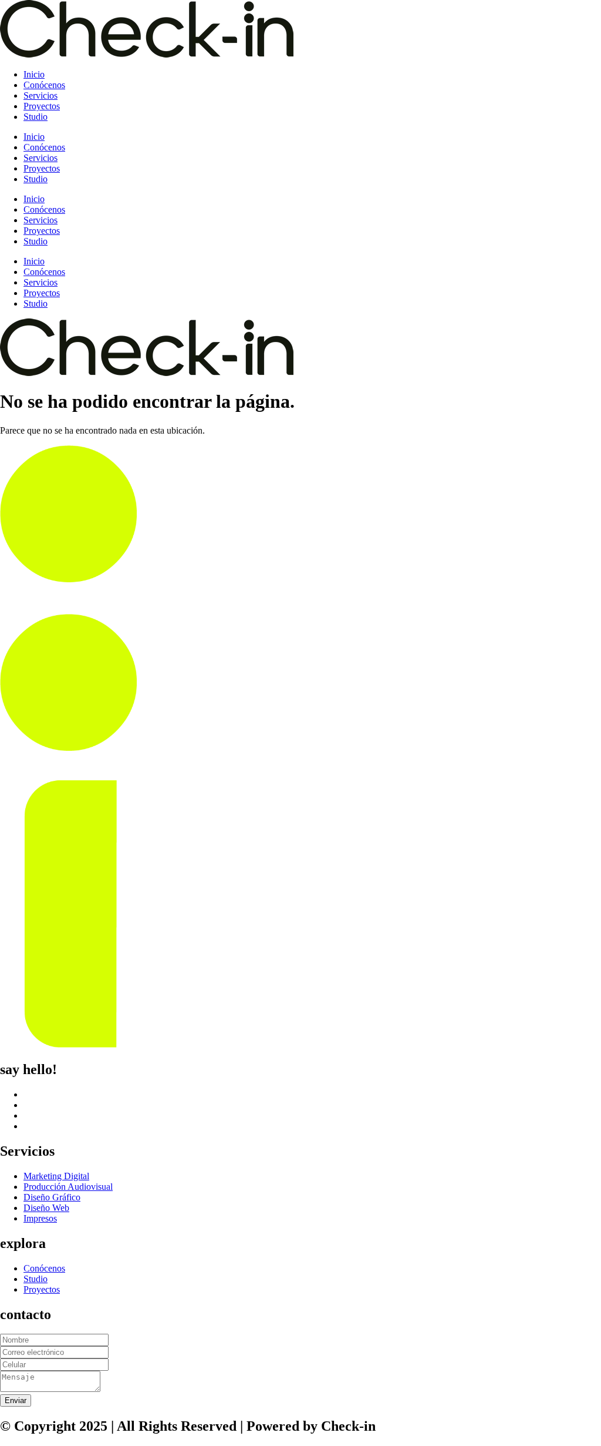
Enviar (15, 1400)
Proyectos (41, 106)
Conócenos (44, 85)
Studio (35, 117)
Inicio (34, 74)
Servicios (40, 95)
